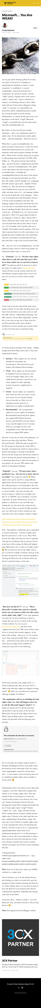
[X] (19, 987)
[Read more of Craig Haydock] (5, 25)
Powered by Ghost (20, 993)
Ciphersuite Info (29, 268)
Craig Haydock (8, 30)
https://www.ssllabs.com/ (11, 626)
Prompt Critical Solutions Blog (17, 984)
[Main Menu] (37, 3)
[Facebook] (22, 987)
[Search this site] (34, 3)
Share (35, 28)
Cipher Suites (7, 11)
